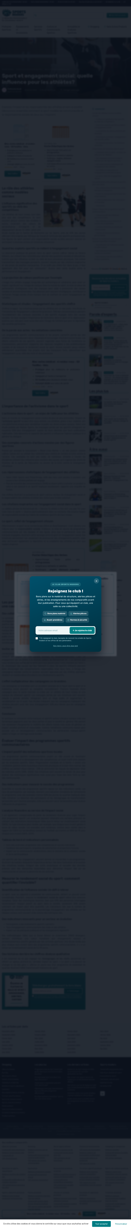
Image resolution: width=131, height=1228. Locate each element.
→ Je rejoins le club (82, 630)
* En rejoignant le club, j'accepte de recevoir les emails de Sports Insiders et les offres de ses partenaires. (65, 639)
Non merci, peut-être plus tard (65, 646)
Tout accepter (101, 1224)
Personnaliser (121, 1224)
